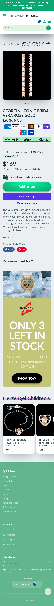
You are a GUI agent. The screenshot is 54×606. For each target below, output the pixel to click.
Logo (24, 15)
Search (6, 489)
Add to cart (27, 187)
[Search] (48, 27)
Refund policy (9, 507)
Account (44, 21)
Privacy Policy (9, 511)
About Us (7, 485)
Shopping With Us (11, 476)
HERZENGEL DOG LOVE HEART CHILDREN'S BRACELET (19, 429)
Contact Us (8, 481)
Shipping (18, 169)
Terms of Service (10, 502)
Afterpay (7, 498)
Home (5, 44)
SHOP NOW (27, 378)
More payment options (27, 203)
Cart (49, 21)
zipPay (6, 494)
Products (15, 44)
